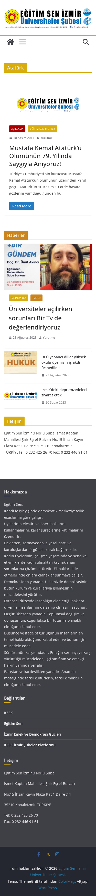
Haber (36, 298)
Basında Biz (18, 298)
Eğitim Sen (13, 723)
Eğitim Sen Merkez (42, 129)
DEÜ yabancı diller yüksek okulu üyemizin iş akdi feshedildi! (63, 362)
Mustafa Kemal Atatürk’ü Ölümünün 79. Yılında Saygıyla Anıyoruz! (45, 156)
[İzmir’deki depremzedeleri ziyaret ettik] (20, 396)
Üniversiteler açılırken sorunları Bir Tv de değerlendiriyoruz (40, 317)
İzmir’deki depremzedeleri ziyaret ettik (64, 392)
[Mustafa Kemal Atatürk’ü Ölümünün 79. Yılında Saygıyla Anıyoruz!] (48, 103)
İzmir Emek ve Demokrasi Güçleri (32, 734)
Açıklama (17, 129)
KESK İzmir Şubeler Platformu (30, 744)
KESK (8, 712)
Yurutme (46, 138)
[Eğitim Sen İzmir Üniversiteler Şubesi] (10, 42)
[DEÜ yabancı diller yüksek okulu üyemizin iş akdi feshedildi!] (20, 366)
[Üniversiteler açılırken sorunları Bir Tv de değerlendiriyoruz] (48, 267)
